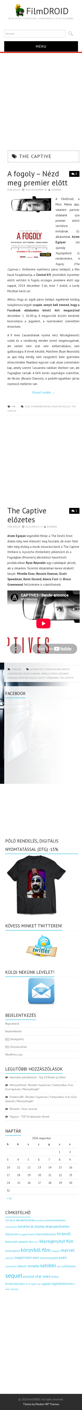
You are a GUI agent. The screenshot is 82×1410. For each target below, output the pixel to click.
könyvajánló (12, 1251)
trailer (16, 669)
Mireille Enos (49, 673)
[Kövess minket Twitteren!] (41, 946)
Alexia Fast (37, 669)
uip (38, 1283)
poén (63, 1257)
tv (27, 1284)
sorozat (28, 1276)
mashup (9, 1258)
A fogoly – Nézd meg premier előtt (37, 178)
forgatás (23, 1234)
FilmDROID (47, 11)
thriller (55, 1277)
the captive (67, 677)
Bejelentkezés (13, 1031)
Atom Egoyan (53, 669)
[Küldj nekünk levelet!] (41, 991)
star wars (42, 1276)
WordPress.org (13, 1054)
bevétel (24, 1226)
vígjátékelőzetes (62, 1284)
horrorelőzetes (46, 1234)
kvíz (27, 406)
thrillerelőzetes (15, 1284)
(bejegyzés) (14, 1039)
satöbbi (48, 1265)
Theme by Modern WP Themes (41, 1404)
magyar (55, 1250)
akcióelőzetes (25, 1220)
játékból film (26, 1242)
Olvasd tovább (43, 392)
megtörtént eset (26, 1257)
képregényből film (56, 1241)
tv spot (32, 1284)
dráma (39, 1226)
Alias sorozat (29, 1109)
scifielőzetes (68, 1266)
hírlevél (64, 1234)
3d (7, 1220)
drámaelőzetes (57, 1226)
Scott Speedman (48, 677)
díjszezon (11, 1234)
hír (14, 406)
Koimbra (56, 189)
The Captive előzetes (26, 515)
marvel (68, 1250)
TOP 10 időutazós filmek (35, 1116)
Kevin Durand (31, 673)
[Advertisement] (41, 95)
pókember (11, 1266)
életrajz (15, 1289)
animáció (40, 1220)
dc (32, 1226)
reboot (22, 1266)
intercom (11, 1241)
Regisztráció (12, 1023)
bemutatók (11, 1226)
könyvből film (35, 1250)
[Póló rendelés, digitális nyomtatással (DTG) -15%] (36, 884)
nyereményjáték (41, 406)
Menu (41, 46)
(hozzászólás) (16, 1047)
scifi (59, 1266)
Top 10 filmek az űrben (52, 1077)
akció (12, 1220)
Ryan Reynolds (61, 406)
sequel (13, 1275)
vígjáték (46, 1284)
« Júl (9, 1198)
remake (33, 1265)
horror (32, 1234)
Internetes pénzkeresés (23, 1077)
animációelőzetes (55, 1220)
